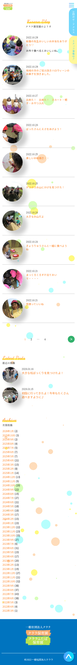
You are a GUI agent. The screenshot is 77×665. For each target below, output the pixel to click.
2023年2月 (8, 564)
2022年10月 (8, 581)
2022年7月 (8, 594)
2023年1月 (8, 569)
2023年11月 (8, 531)
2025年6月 (8, 452)
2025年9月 (8, 439)
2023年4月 (8, 556)
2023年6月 (8, 548)
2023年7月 (8, 543)
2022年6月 (8, 598)
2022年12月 (8, 573)
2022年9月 (8, 585)
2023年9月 (8, 539)
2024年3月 (8, 514)
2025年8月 (8, 443)
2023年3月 (8, 560)
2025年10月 (8, 435)
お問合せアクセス (73, 22)
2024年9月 (8, 489)
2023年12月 (8, 527)
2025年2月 (8, 468)
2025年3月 (8, 464)
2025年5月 (8, 456)
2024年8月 (8, 493)
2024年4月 (8, 510)
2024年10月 (8, 485)
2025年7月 (8, 447)
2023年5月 (8, 552)
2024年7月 (8, 498)
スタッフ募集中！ (73, 50)
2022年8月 (8, 590)
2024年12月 (8, 477)
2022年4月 (8, 606)
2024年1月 (8, 523)
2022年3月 (8, 610)
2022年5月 (8, 602)
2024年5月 (8, 506)
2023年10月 (8, 535)
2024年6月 (8, 502)
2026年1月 (8, 431)
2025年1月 (8, 473)
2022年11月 (8, 577)
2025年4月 (8, 460)
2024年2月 (8, 518)
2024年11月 (8, 481)
